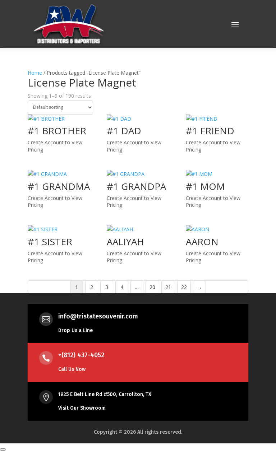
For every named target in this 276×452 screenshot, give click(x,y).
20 (152, 287)
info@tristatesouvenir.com (98, 316)
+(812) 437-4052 (81, 355)
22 (184, 287)
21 (168, 287)
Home (35, 72)
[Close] (3, 449)
